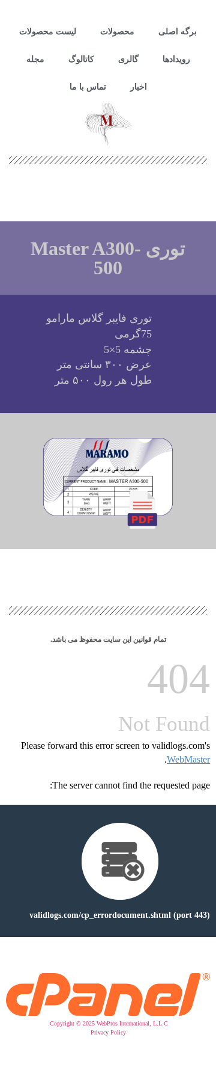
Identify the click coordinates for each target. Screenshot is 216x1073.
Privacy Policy (108, 1032)
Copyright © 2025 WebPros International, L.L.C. (108, 1023)
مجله (35, 59)
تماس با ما (88, 86)
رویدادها (176, 59)
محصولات (117, 31)
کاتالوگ (81, 59)
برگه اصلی (177, 31)
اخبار (138, 86)
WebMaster (188, 759)
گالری (128, 59)
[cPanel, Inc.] (108, 1013)
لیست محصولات (47, 31)
